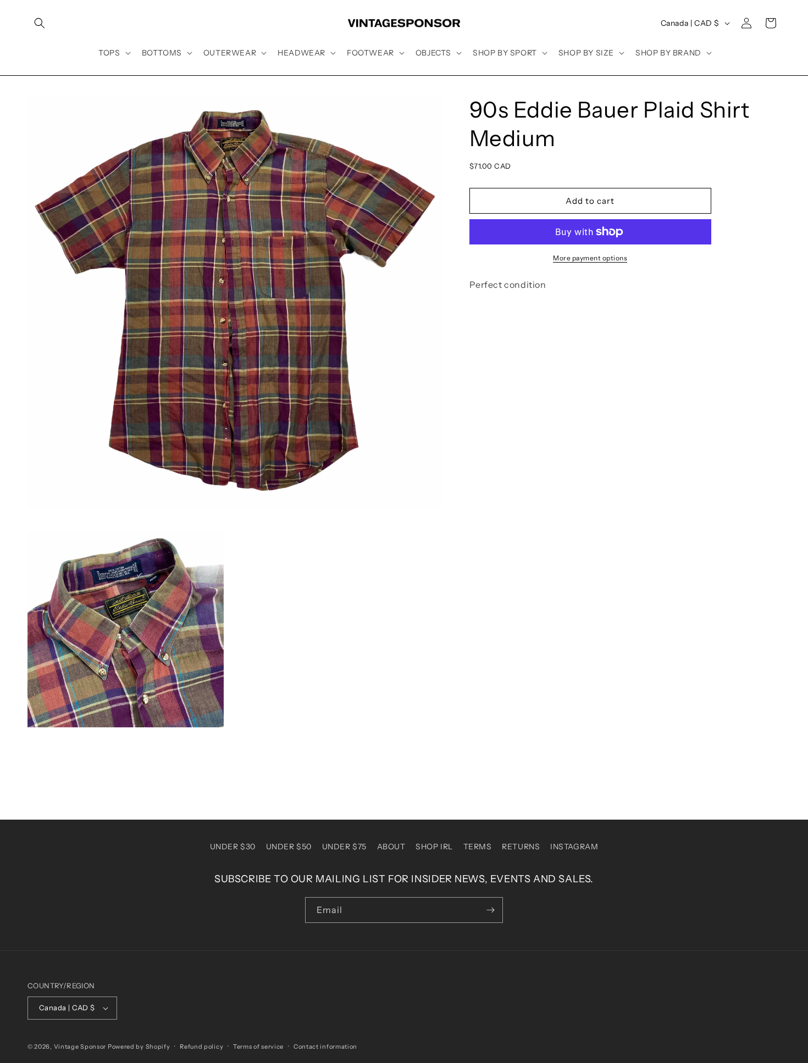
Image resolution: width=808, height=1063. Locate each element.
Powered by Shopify (139, 1046)
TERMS (477, 846)
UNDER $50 (289, 846)
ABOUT (391, 846)
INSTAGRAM (574, 846)
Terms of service (258, 1046)
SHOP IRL (434, 846)
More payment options (590, 258)
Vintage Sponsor (80, 1046)
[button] (39, 23)
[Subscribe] (490, 910)
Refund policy (201, 1046)
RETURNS (521, 846)
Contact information (325, 1046)
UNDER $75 (344, 846)
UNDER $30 (233, 846)
